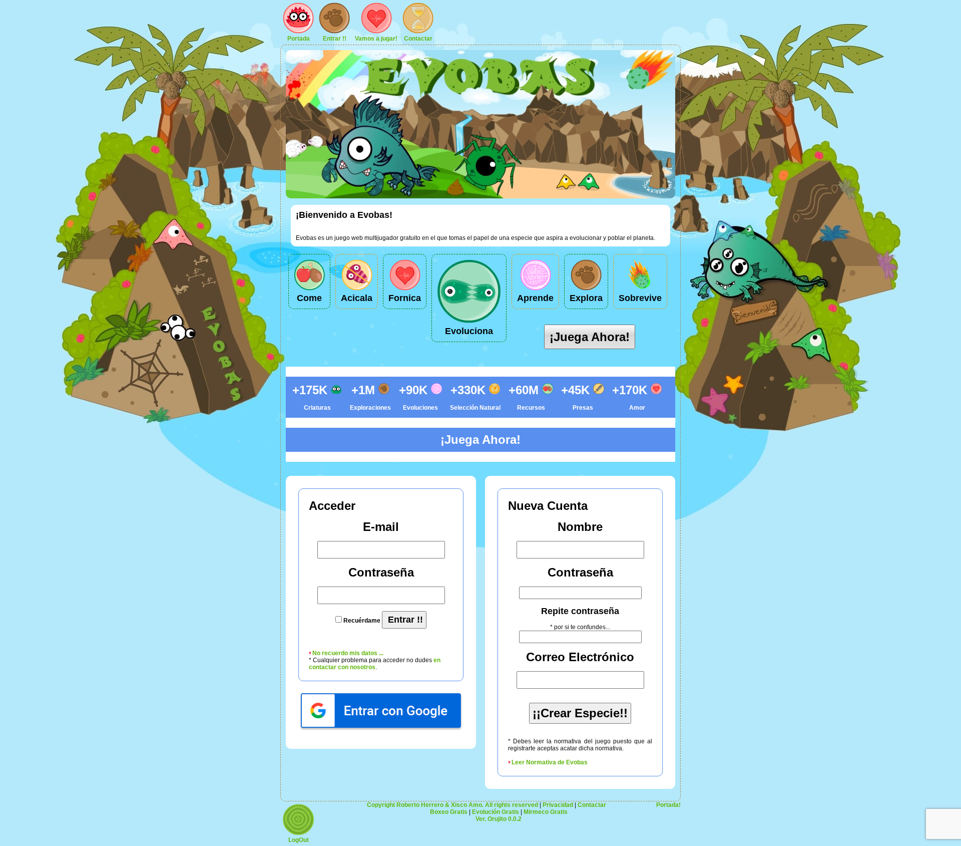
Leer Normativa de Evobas (550, 762)
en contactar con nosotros (374, 664)
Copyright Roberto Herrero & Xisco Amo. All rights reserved (452, 804)
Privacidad (558, 804)
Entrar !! (334, 38)
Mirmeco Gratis (546, 811)
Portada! (668, 804)
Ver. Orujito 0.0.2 (498, 818)
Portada (298, 38)
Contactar (418, 38)
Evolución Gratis (495, 811)
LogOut (298, 839)
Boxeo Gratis (448, 811)
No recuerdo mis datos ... (347, 653)
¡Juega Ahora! (590, 337)
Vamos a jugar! (376, 38)
